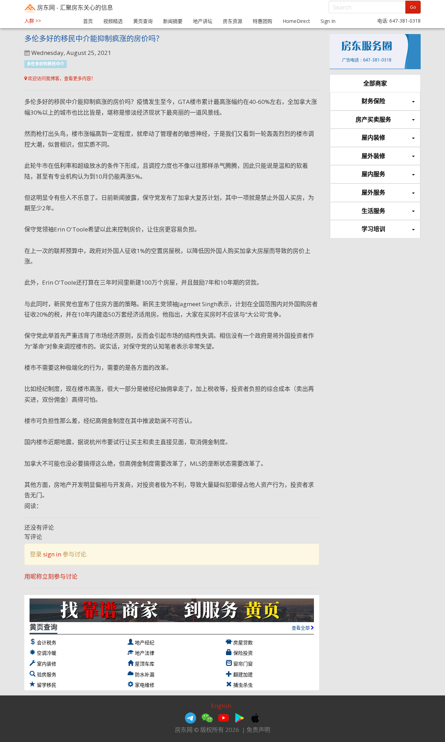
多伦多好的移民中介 (45, 64)
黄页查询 (143, 21)
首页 (88, 21)
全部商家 (375, 83)
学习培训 (373, 229)
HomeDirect (296, 21)
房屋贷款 (243, 642)
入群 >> (32, 20)
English (221, 706)
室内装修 (46, 663)
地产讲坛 (202, 21)
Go (413, 7)
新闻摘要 (173, 21)
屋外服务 (373, 192)
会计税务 (46, 642)
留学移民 (46, 685)
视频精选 (113, 21)
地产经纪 (144, 642)
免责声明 (258, 730)
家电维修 (144, 685)
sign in (52, 554)
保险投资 (243, 653)
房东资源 (232, 21)
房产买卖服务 (373, 119)
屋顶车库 (144, 663)
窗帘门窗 (243, 663)
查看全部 (301, 628)
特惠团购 (262, 21)
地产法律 (144, 653)
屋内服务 (373, 174)
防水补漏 (144, 674)
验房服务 (46, 674)
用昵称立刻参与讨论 (51, 576)
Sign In (328, 21)
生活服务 (373, 211)
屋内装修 (373, 137)
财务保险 (373, 101)
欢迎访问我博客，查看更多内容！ (61, 78)
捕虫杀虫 (243, 685)
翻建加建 (243, 674)
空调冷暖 (46, 653)
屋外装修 (373, 156)
